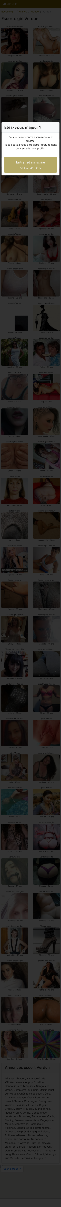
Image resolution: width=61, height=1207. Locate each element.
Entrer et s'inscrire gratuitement (30, 164)
